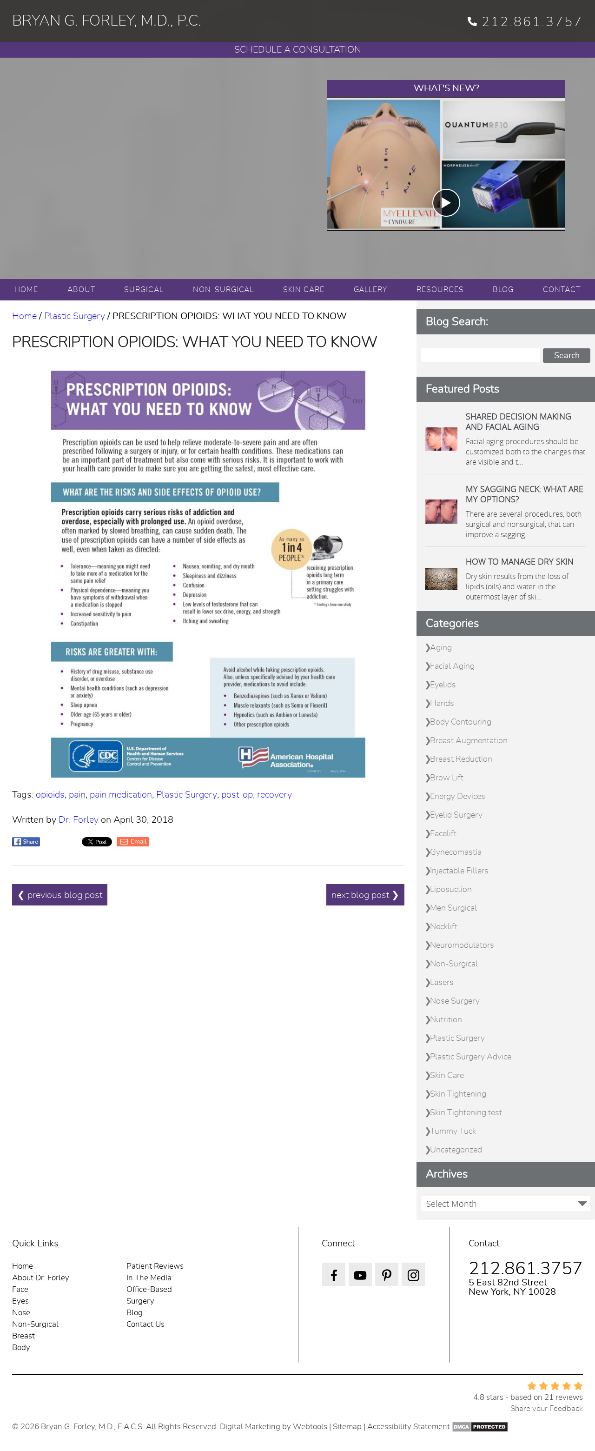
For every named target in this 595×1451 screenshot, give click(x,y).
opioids (50, 794)
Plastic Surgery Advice (470, 1057)
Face (20, 1289)
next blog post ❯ (365, 895)
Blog (134, 1313)
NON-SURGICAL (223, 289)
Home (24, 316)
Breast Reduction (461, 759)
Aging (441, 648)
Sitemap (347, 1427)
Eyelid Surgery (456, 815)
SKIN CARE (303, 289)
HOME (26, 289)
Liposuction (451, 889)
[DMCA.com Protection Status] (480, 1427)
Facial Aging (452, 666)
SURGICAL (144, 289)
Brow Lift (446, 778)
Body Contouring (460, 722)
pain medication (121, 794)
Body (21, 1347)
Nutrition (446, 1020)
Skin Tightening (458, 1094)
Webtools (310, 1427)
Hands (442, 703)
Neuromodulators (462, 945)
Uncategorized (456, 1150)
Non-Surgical (454, 964)
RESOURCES (440, 289)
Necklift (443, 927)
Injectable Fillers (459, 871)
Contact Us (145, 1324)
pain (77, 794)
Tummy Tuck (453, 1131)
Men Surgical (453, 908)
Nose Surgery (455, 1001)
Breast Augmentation (469, 741)
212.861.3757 (532, 22)
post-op (237, 794)
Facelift (443, 834)
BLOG (503, 289)
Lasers (442, 982)
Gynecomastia (456, 852)
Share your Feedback (546, 1408)
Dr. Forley (79, 820)
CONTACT (562, 289)
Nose (21, 1313)
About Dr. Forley (40, 1278)
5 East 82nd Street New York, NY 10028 (512, 1287)
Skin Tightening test (466, 1113)
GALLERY (371, 289)
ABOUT (81, 289)
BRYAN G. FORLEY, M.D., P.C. (106, 20)
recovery (274, 794)
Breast (23, 1336)
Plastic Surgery (74, 316)
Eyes (20, 1301)
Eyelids (443, 685)
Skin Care (447, 1076)
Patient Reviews (155, 1266)
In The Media (149, 1278)
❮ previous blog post (59, 895)
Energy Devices (457, 796)
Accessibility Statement (408, 1427)
